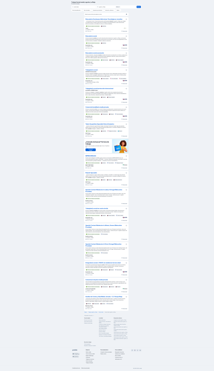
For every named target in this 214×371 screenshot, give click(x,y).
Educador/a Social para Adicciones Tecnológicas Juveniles (103, 19)
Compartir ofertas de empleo (106, 352)
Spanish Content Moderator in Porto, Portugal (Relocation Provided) (103, 245)
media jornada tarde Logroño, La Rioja (120, 333)
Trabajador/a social (91, 70)
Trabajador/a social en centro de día (96, 208)
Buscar (138, 6)
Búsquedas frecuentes (88, 315)
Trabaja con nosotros (90, 359)
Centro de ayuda (89, 361)
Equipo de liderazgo (89, 355)
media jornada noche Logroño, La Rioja (120, 332)
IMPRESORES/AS (90, 156)
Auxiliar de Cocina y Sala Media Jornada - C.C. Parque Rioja (103, 296)
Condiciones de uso (76, 368)
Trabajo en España (89, 362)
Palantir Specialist (91, 173)
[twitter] (137, 350)
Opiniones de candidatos (120, 353)
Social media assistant (88, 321)
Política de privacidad (85, 368)
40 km (117, 6)
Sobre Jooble (88, 352)
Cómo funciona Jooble (90, 353)
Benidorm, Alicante (102, 330)
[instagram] (135, 350)
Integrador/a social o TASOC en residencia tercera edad (103, 263)
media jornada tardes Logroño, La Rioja (120, 336)
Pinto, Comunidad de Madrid (104, 333)
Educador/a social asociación (94, 53)
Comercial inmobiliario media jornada (97, 107)
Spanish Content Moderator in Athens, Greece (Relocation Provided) (103, 226)
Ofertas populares (87, 344)
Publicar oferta (103, 353)
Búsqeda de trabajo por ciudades (90, 345)
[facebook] (132, 350)
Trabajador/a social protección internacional (99, 88)
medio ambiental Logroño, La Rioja (120, 335)
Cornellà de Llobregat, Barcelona (104, 324)
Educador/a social (91, 36)
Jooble (140, 368)
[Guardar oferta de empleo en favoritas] (126, 19)
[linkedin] (140, 350)
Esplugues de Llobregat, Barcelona (105, 334)
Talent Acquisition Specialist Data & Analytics (99, 124)
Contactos (88, 357)
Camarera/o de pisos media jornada (96, 280)
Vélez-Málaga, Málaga (103, 328)
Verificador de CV (118, 359)
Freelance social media (88, 323)
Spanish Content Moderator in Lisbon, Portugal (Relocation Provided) (103, 190)
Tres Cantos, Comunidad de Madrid (105, 336)
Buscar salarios (118, 355)
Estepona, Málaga (102, 331)
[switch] (127, 14)
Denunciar (125, 31)
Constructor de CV (118, 357)
